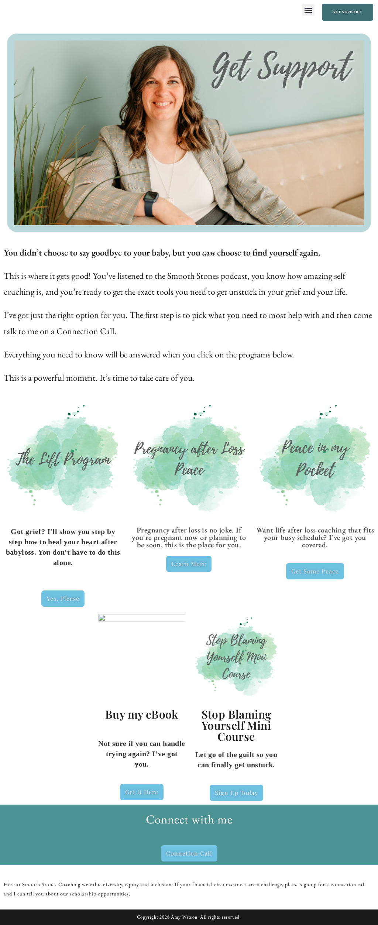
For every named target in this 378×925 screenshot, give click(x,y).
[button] (308, 10)
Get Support (347, 12)
